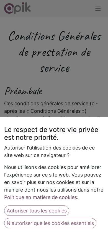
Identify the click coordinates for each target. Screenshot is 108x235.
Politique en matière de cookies (40, 197)
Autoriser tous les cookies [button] (37, 211)
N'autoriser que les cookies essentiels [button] (50, 223)
